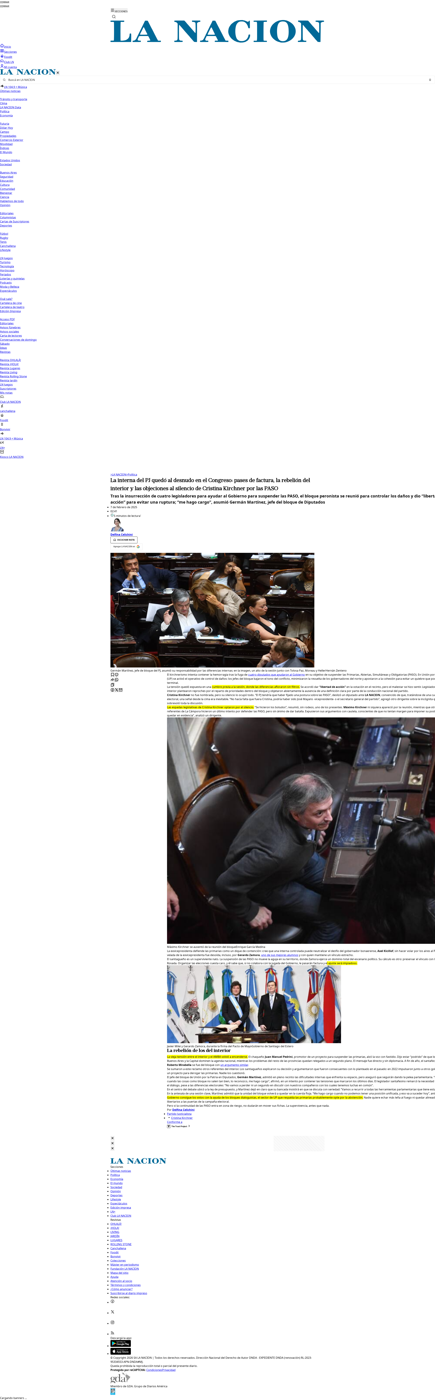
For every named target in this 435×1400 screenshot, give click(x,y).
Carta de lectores (11, 335)
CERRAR (4, 2)
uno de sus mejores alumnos (279, 955)
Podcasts (6, 282)
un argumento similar (234, 1065)
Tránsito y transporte (13, 99)
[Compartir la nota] (112, 680)
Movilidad (6, 144)
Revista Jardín (8, 380)
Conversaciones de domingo (18, 340)
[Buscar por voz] (430, 79)
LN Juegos (6, 258)
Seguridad (6, 177)
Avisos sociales (9, 331)
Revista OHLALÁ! (10, 360)
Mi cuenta (10, 67)
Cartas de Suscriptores (14, 221)
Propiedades (8, 136)
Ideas (3, 348)
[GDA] (120, 1382)
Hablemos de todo (12, 201)
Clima (3, 103)
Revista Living (8, 372)
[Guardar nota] (112, 675)
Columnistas (8, 217)
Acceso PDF (7, 319)
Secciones (10, 52)
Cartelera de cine (11, 303)
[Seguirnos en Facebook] (112, 1302)
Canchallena (8, 246)
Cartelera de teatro (12, 307)
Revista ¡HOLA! (9, 364)
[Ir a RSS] (112, 1334)
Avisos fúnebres (10, 327)
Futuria (4, 124)
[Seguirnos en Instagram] (112, 1323)
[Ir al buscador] (113, 16)
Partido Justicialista (179, 1114)
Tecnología (7, 266)
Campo (4, 132)
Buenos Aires (8, 172)
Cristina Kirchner (182, 1118)
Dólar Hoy (6, 128)
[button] (217, 264)
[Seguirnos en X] (112, 1313)
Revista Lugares (10, 368)
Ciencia (4, 197)
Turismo (5, 262)
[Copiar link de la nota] (112, 685)
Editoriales (7, 213)
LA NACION (118, 474)
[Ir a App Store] (120, 1354)
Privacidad (169, 1370)
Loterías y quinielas (12, 278)
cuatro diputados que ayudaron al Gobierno (276, 674)
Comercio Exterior (11, 140)
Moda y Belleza (9, 287)
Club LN (9, 62)
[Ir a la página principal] (217, 41)
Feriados (5, 274)
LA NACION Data (10, 107)
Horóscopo (7, 270)
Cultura (5, 185)
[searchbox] (216, 80)
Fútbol (4, 234)
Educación (6, 181)
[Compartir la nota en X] (117, 690)
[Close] (112, 1138)
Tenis (3, 242)
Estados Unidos (10, 160)
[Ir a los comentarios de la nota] (117, 675)
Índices (4, 148)
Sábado (5, 344)
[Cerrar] (58, 73)
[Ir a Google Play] (120, 1346)
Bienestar (6, 193)
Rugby (4, 238)
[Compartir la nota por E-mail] (121, 690)
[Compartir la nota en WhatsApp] (117, 680)
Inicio (7, 47)
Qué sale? (6, 299)
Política (131, 474)
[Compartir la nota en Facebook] (112, 690)
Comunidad (7, 189)
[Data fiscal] (112, 1394)
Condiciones (154, 1370)
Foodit (8, 57)
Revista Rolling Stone (13, 376)
